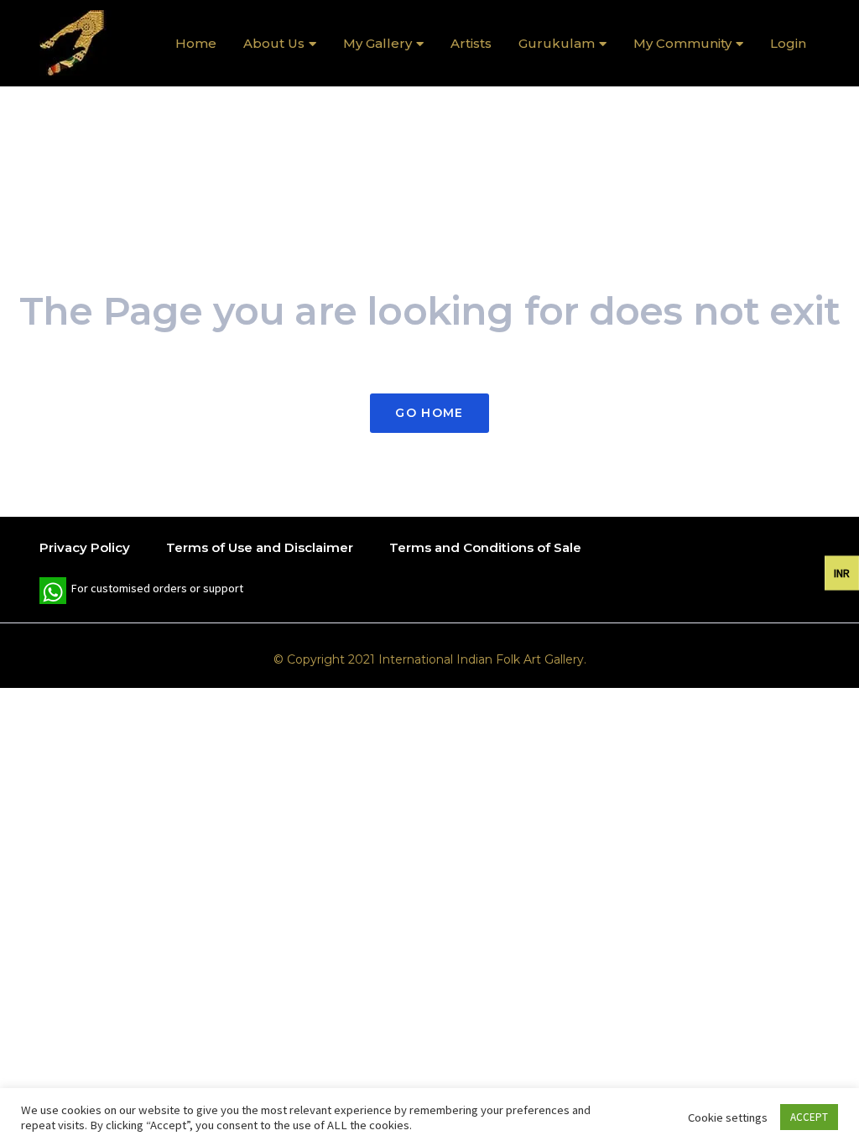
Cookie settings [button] (728, 1117)
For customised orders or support (141, 592)
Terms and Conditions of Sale (485, 547)
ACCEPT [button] (809, 1117)
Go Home (429, 412)
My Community (682, 43)
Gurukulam (556, 43)
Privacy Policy (84, 547)
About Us (274, 43)
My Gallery (377, 43)
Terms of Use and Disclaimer (259, 547)
